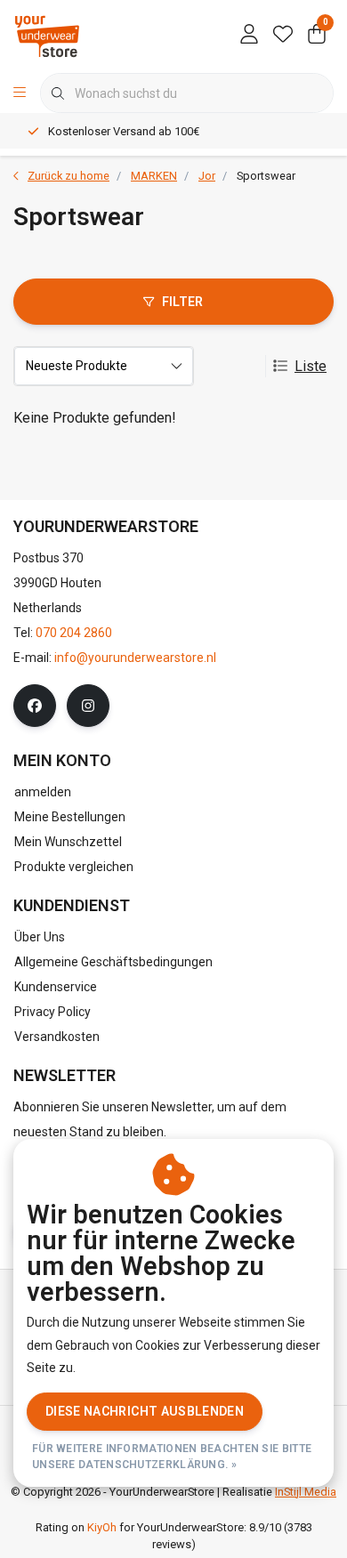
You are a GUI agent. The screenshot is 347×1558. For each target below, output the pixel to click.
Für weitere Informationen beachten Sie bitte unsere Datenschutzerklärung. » (171, 1456)
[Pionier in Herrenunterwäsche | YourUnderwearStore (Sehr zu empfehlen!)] (47, 35)
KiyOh (102, 1527)
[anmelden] (249, 35)
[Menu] (19, 93)
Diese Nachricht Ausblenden (144, 1411)
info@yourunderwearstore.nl (135, 657)
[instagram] (88, 705)
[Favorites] (283, 35)
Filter (183, 302)
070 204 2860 (74, 633)
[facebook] (34, 705)
